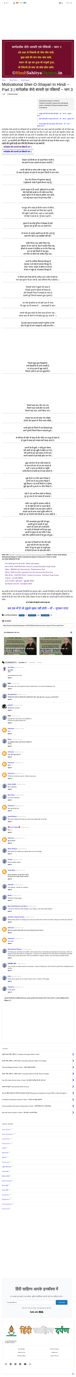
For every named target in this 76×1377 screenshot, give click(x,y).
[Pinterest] (11, 1364)
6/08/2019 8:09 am (19, 805)
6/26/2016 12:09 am (21, 694)
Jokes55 (10, 884)
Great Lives (5, 1162)
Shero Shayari (12, 848)
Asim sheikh (12, 784)
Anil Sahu (11, 667)
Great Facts (5, 1209)
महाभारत (4, 1157)
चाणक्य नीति (5, 1190)
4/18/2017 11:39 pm (19, 728)
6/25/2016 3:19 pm (15, 683)
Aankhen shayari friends (16, 917)
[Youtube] (25, 1364)
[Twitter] (15, 1364)
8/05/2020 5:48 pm (32, 906)
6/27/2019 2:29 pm (21, 816)
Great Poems (6, 1143)
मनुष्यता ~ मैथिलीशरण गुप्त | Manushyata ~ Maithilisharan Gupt (25, 569)
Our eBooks (21, 1349)
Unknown (11, 728)
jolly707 (10, 705)
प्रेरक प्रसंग (5, 1153)
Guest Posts (6, 1139)
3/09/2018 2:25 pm (19, 752)
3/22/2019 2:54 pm (21, 784)
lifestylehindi (12, 694)
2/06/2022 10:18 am (16, 976)
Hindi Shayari (25, 80)
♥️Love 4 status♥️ (14, 827)
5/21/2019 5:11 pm (19, 795)
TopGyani (11, 987)
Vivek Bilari (11, 870)
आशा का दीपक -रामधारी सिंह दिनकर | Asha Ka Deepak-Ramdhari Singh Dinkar (30, 566)
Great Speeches (7, 1204)
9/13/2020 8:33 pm (19, 938)
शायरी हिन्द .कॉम (12, 963)
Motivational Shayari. (15, 949)
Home (4, 80)
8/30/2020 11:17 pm (29, 917)
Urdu (9, 976)
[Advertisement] (38, 23)
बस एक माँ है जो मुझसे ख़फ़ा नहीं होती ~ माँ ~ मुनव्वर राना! (38, 608)
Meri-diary (11, 795)
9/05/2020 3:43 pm (19, 927)
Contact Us (54, 1352)
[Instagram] (6, 1364)
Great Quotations (7, 1134)
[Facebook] (20, 1364)
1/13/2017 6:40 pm (15, 716)
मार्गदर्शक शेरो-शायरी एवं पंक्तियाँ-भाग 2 (17, 151)
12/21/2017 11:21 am (17, 739)
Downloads (5, 1195)
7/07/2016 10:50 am (18, 705)
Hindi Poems (13, 80)
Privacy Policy (21, 1356)
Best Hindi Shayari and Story (17, 906)
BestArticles (5, 1199)
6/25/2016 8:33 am (19, 667)
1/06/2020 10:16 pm (17, 859)
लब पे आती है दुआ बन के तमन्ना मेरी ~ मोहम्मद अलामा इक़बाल (22, 564)
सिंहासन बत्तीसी (5, 1176)
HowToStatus (12, 816)
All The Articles (54, 1349)
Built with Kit (36, 1312)
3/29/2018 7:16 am (19, 762)
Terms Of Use (54, 1356)
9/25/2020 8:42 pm (26, 949)
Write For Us (21, 1352)
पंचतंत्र (4, 1148)
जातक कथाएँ (5, 1171)
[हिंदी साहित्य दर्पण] (20, 3)
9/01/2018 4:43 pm (19, 773)
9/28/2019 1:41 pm (25, 827)
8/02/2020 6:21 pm (16, 895)
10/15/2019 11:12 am (20, 838)
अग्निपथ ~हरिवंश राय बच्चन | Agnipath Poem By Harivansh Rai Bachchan (29, 572)
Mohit (10, 739)
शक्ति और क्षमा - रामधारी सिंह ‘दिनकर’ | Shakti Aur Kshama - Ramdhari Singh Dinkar (32, 575)
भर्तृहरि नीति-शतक (6, 1167)
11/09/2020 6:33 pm (21, 963)
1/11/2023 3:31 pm (19, 987)
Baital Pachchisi (7, 1181)
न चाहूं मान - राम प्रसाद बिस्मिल (14, 578)
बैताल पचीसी (5, 1185)
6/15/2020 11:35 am (18, 884)
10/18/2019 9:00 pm (22, 848)
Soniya (10, 859)
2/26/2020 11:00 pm (20, 870)
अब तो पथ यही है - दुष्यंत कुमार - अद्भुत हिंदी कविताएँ (19, 581)
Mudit (10, 895)
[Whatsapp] (30, 1364)
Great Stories (6, 1129)
